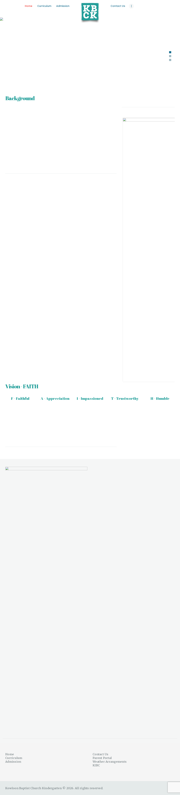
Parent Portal (102, 758)
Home (9, 754)
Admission (13, 761)
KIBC (96, 765)
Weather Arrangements (110, 761)
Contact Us (100, 754)
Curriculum (13, 758)
